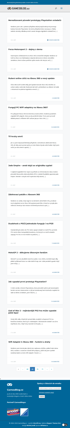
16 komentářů (55, 127)
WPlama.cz (44, 425)
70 (37, 369)
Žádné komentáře (54, 40)
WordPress (37, 423)
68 (27, 369)
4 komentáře (55, 156)
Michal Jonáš (31, 425)
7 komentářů (55, 243)
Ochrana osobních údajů (46, 392)
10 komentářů (55, 361)
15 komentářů (55, 301)
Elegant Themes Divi (54, 423)
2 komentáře (55, 98)
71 (42, 369)
